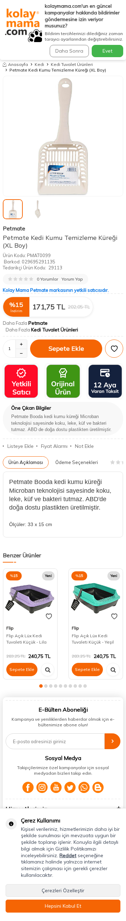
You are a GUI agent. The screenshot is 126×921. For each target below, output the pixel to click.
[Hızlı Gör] (47, 669)
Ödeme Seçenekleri (76, 462)
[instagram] (42, 787)
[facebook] (28, 787)
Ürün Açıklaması (25, 462)
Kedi (39, 64)
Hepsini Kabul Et (63, 906)
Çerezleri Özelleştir (63, 890)
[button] (41, 686)
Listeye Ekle (20, 446)
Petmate (14, 228)
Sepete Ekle (66, 348)
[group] (63, 136)
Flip (10, 628)
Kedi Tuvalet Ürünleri (72, 64)
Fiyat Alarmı (54, 446)
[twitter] (70, 787)
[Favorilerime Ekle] (49, 616)
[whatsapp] (84, 787)
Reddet (67, 855)
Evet (107, 51)
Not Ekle (84, 446)
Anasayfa (18, 64)
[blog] (98, 787)
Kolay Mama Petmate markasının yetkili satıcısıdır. (56, 290)
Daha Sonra (69, 51)
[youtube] (56, 787)
